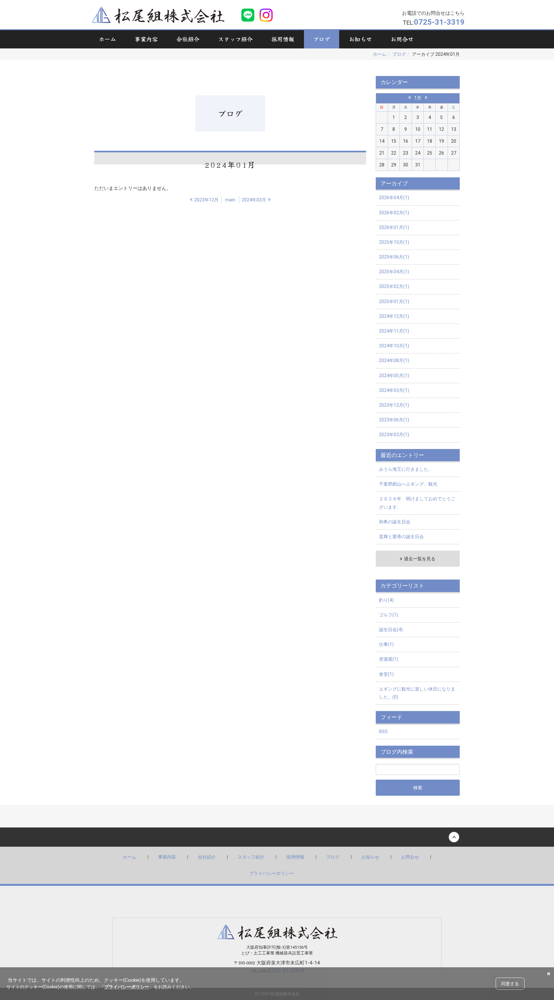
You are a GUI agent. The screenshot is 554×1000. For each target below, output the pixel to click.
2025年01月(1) (394, 301)
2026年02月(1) (394, 212)
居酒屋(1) (388, 659)
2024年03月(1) (394, 390)
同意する (510, 983)
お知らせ (370, 857)
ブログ (399, 54)
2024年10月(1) (394, 345)
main (230, 199)
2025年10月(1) (394, 242)
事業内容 (167, 857)
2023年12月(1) (394, 405)
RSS (383, 731)
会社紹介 (207, 857)
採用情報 (295, 857)
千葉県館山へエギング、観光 (408, 484)
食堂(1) (386, 674)
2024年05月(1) (394, 375)
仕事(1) (386, 644)
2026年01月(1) (394, 227)
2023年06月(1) (394, 419)
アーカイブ (394, 183)
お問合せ (410, 857)
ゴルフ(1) (388, 614)
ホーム (379, 54)
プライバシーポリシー (271, 873)
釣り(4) (386, 600)
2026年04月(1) (394, 197)
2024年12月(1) (394, 316)
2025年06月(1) (394, 256)
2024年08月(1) (394, 360)
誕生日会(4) (391, 629)
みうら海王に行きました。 (406, 469)
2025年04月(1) (394, 271)
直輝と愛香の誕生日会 (401, 536)
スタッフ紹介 (251, 857)
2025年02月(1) (394, 286)
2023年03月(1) (394, 434)
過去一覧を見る (419, 558)
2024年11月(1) (394, 331)
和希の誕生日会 (394, 521)
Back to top (277, 837)
